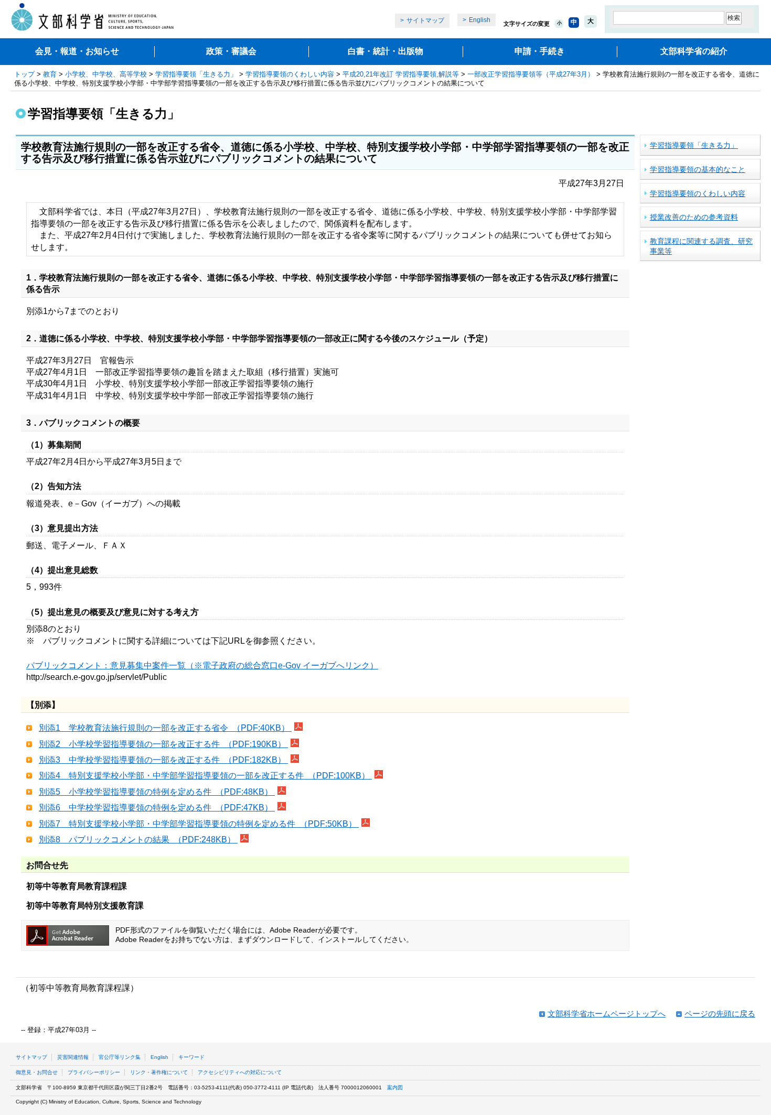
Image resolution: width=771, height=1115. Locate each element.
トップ (24, 74)
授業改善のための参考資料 (694, 217)
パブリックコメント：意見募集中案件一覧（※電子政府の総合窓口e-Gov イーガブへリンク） (202, 665)
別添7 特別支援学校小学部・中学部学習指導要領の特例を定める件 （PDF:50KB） (199, 823)
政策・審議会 (231, 51)
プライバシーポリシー (94, 1072)
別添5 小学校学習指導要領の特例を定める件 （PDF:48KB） (157, 791)
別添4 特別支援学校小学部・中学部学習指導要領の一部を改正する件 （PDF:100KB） (205, 775)
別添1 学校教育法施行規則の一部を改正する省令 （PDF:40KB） (165, 727)
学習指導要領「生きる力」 (196, 74)
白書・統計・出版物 (385, 51)
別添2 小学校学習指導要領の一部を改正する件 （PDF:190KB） (163, 744)
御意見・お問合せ (37, 1072)
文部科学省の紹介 (693, 51)
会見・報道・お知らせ (77, 51)
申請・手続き (540, 51)
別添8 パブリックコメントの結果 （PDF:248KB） (138, 839)
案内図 (395, 1087)
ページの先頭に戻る (719, 1013)
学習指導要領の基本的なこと (697, 169)
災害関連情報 (73, 1057)
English (479, 20)
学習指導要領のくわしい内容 (289, 74)
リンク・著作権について (159, 1072)
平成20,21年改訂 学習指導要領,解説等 (400, 74)
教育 (50, 74)
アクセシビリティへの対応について (240, 1072)
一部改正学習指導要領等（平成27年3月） (530, 74)
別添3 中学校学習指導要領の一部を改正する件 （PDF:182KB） (163, 759)
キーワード (191, 1057)
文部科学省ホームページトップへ (607, 1013)
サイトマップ (425, 20)
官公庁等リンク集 (120, 1057)
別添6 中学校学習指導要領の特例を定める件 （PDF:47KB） (157, 807)
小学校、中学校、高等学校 (106, 74)
